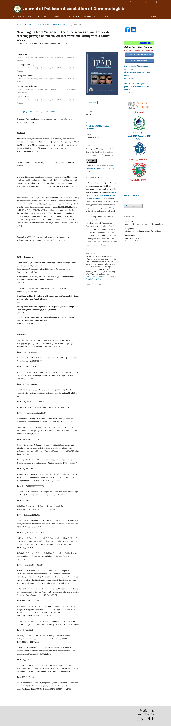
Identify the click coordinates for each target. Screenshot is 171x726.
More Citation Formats (96, 284)
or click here (129, 78)
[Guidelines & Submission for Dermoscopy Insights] (139, 63)
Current (46, 16)
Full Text (92, 102)
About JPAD (18, 16)
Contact (117, 16)
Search (153, 16)
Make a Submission (133, 206)
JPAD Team (33, 16)
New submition (136, 2)
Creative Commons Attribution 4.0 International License (101, 168)
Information (88, 16)
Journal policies (70, 16)
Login (156, 2)
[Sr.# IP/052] (139, 154)
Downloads (103, 16)
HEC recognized (139, 133)
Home (19, 24)
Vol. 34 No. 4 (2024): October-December (50, 24)
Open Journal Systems (133, 195)
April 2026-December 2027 (139, 136)
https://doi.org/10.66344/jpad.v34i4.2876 (38, 111)
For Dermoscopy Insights (134, 83)
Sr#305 (139, 139)
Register (148, 2)
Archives (57, 16)
